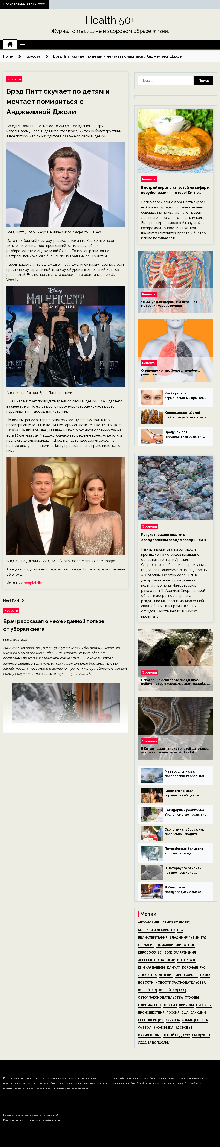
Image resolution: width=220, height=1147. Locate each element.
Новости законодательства (181, 982)
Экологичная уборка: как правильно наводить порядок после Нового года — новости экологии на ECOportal (185, 832)
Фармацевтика (195, 1020)
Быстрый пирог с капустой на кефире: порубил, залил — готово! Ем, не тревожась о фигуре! (175, 190)
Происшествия (151, 1012)
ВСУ (180, 930)
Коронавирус (193, 967)
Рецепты (149, 179)
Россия (173, 1012)
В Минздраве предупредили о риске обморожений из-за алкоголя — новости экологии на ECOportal (183, 890)
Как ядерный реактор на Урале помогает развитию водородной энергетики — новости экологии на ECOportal (186, 812)
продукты (201, 1035)
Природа (186, 1005)
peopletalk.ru (34, 583)
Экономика (163, 1027)
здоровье (183, 1027)
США (184, 1012)
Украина (173, 1020)
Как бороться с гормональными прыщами (185, 396)
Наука (205, 975)
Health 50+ (110, 20)
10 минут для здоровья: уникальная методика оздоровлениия (169, 303)
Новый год (147, 990)
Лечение (166, 975)
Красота (14, 79)
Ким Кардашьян (151, 967)
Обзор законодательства (160, 997)
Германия (146, 945)
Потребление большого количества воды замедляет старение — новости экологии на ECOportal (184, 851)
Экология (149, 526)
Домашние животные (175, 945)
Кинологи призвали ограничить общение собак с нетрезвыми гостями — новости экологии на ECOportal (183, 793)
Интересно (186, 960)
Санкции (198, 1012)
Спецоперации (151, 1020)
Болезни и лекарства (156, 930)
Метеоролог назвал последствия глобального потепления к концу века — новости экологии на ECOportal (185, 774)
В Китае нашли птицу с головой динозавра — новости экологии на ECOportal (175, 750)
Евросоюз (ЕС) (150, 952)
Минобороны (186, 975)
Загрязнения (185, 952)
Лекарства (147, 975)
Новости (11, 610)
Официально (149, 1005)
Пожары (170, 1005)
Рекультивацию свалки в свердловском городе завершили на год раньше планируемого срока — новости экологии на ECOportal (174, 538)
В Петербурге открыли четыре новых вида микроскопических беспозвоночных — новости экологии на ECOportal (183, 870)
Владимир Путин (184, 937)
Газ (204, 937)
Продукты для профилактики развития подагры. (184, 434)
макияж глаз (149, 1035)
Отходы (192, 997)
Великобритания (153, 937)
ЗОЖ (168, 952)
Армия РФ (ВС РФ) (176, 922)
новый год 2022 (176, 1035)
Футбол (144, 1027)
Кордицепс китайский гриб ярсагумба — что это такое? (185, 415)
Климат (173, 967)
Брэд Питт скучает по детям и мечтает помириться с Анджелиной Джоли (58, 101)
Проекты (204, 1005)
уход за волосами (154, 1042)
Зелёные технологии (156, 960)
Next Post (11, 601)
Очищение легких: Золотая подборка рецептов (170, 372)
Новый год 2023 (172, 990)
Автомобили (149, 922)
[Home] (10, 44)
